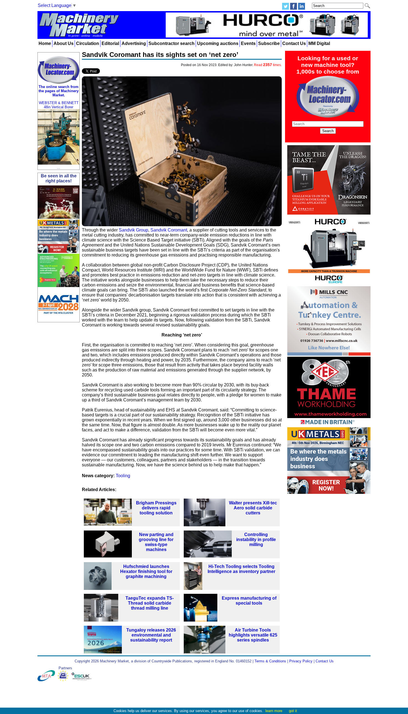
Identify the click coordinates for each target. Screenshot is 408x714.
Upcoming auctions (217, 43)
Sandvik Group (133, 230)
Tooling (123, 475)
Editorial (110, 43)
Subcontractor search (171, 43)
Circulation (87, 43)
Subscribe (269, 43)
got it (293, 711)
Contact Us (294, 43)
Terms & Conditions (270, 661)
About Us (64, 43)
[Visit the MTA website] (47, 680)
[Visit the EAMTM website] (64, 680)
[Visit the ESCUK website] (82, 680)
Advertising (134, 43)
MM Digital (319, 43)
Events (248, 43)
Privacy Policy (301, 661)
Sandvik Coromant (168, 230)
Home (45, 43)
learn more (273, 711)
